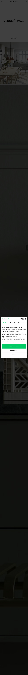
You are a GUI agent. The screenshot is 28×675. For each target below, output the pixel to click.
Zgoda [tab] (4, 322)
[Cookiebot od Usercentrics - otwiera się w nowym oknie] (20, 319)
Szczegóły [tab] (12, 322)
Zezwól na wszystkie (14, 346)
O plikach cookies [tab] (22, 322)
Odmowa (14, 354)
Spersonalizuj (13, 350)
